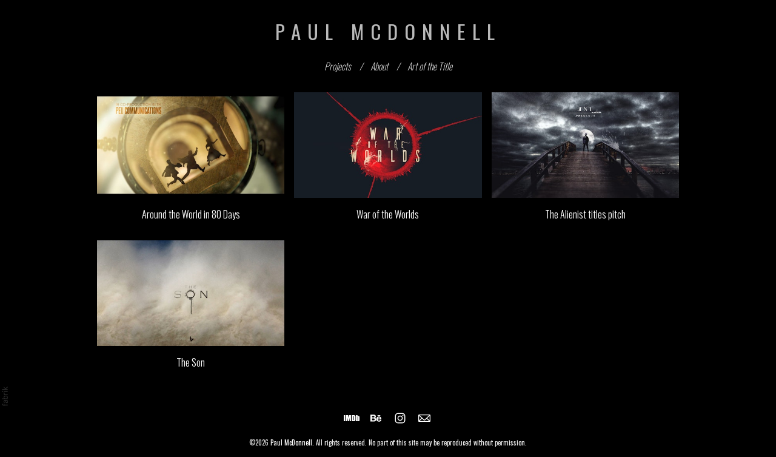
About (379, 66)
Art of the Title (429, 66)
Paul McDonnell (291, 442)
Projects (337, 66)
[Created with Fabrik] (5, 396)
